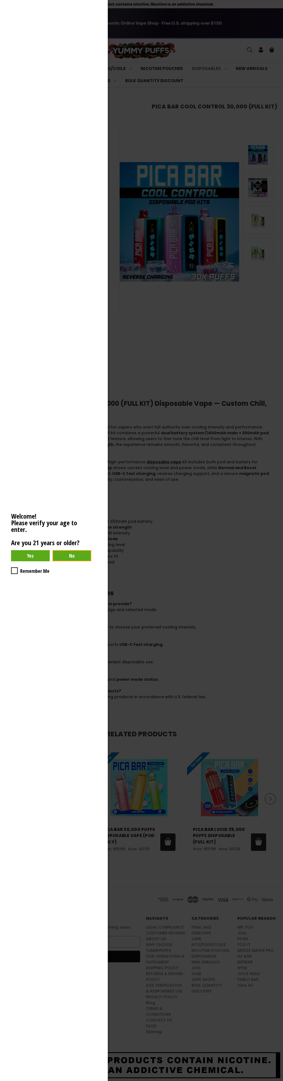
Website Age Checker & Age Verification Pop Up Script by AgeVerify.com (276, 1079)
